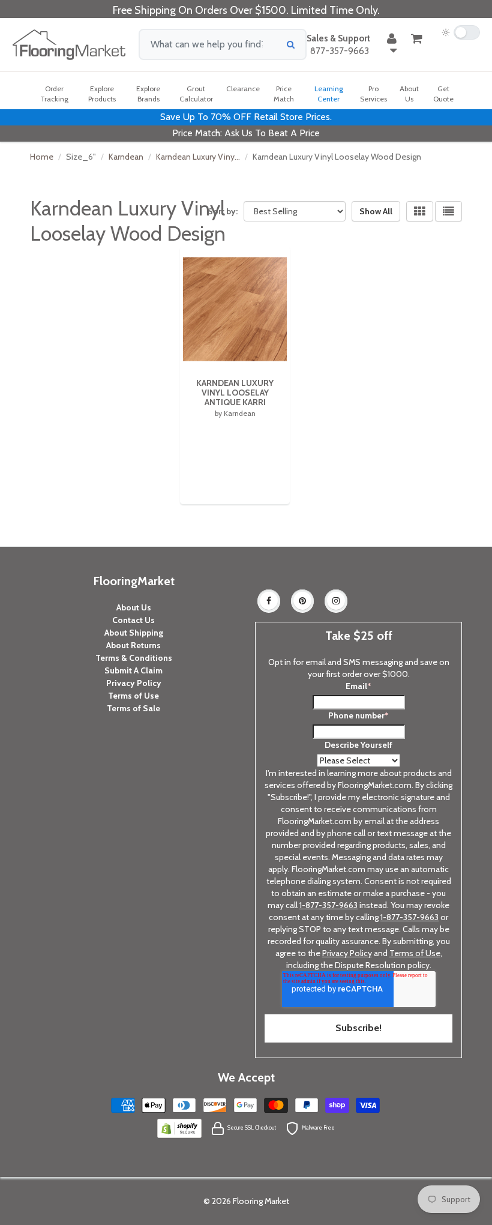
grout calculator (196, 93)
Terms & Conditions (133, 657)
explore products (102, 93)
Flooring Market (261, 1201)
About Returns (133, 645)
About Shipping (133, 632)
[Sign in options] (392, 44)
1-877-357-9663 (328, 905)
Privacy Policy (133, 683)
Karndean (126, 156)
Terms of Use (133, 695)
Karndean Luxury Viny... (198, 156)
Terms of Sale (133, 708)
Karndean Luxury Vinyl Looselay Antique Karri (235, 393)
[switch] (461, 32)
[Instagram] (336, 601)
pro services (373, 93)
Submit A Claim (133, 670)
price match (284, 93)
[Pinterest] (302, 601)
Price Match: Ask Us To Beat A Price (246, 133)
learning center (328, 93)
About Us (133, 607)
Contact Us (133, 620)
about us (409, 93)
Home (41, 156)
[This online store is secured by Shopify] (179, 1127)
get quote (443, 93)
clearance (243, 88)
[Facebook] (269, 601)
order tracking (54, 93)
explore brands (148, 93)
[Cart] (416, 38)
